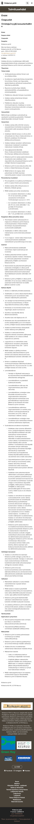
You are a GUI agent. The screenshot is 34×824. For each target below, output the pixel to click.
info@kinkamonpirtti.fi (8, 53)
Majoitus (17, 783)
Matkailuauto (17, 800)
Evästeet (17, 821)
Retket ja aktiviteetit (17, 787)
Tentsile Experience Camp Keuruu (17, 790)
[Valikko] (32, 3)
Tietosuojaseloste (24, 819)
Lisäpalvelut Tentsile (17, 791)
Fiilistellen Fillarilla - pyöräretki (17, 785)
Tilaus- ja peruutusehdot (9, 819)
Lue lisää (17, 767)
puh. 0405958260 (17, 814)
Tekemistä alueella (17, 802)
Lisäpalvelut (17, 793)
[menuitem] (27, 3)
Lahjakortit (17, 795)
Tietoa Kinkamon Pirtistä (17, 798)
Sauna (17, 781)
